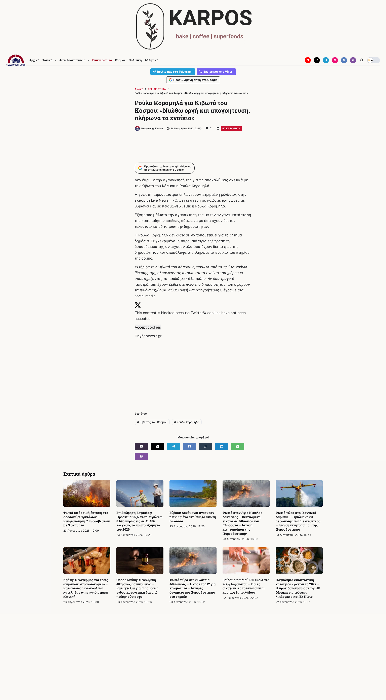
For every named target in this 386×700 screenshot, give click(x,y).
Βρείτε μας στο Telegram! (175, 71)
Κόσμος (120, 60)
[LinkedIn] (221, 446)
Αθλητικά (151, 60)
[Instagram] (335, 60)
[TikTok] (317, 60)
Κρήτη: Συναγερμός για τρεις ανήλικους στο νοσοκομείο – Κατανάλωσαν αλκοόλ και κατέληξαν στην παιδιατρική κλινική (85, 588)
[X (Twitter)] (157, 446)
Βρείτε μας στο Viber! (218, 71)
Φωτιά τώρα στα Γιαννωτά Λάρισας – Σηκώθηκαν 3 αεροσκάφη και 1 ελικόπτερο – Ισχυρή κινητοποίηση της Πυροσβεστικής (298, 520)
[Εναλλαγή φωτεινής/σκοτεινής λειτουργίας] (373, 60)
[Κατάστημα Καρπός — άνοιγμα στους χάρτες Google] (193, 26)
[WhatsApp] (237, 446)
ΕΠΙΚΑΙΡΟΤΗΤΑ (231, 128)
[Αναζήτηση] (361, 60)
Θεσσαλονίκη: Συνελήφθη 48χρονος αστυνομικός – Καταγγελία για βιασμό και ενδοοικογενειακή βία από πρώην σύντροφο (137, 588)
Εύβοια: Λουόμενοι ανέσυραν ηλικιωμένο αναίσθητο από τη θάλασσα (192, 516)
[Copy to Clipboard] (205, 446)
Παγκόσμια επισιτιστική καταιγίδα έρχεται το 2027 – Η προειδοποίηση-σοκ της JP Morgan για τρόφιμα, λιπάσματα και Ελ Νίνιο (298, 588)
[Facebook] (344, 60)
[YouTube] (308, 60)
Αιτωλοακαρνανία (72, 60)
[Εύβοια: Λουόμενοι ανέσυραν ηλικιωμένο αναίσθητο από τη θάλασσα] (193, 493)
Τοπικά (47, 60)
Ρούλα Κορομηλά (186, 422)
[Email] (141, 446)
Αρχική (34, 60)
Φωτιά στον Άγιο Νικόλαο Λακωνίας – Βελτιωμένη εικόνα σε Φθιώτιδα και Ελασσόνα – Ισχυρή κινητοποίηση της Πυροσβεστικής (242, 523)
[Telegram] (326, 60)
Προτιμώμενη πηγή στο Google (195, 79)
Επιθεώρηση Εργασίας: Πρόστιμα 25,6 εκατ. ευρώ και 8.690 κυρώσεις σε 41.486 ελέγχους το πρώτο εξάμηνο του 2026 (139, 520)
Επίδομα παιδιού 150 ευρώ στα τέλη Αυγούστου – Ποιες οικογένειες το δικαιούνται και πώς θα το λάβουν (246, 586)
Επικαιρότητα (102, 60)
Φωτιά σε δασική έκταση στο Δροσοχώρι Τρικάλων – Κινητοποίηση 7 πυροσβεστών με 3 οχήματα (86, 518)
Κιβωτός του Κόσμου (152, 422)
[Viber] (353, 60)
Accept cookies (148, 327)
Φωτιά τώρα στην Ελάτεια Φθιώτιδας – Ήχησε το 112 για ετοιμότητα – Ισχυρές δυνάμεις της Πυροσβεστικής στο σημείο (192, 588)
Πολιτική (135, 60)
